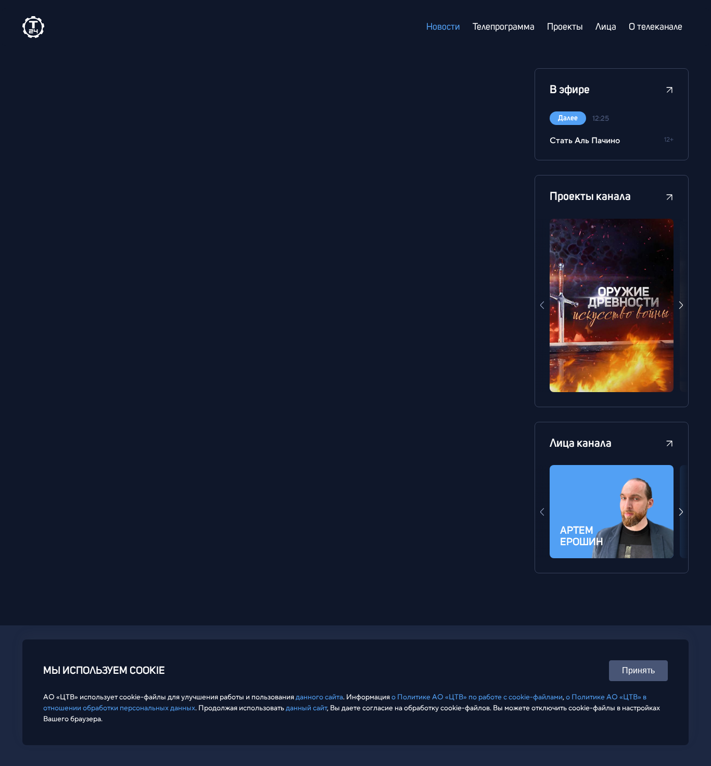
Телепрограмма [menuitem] (504, 27)
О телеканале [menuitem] (655, 27)
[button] (681, 305)
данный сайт (306, 707)
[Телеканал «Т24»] (33, 27)
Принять (638, 670)
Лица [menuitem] (605, 27)
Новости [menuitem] (443, 27)
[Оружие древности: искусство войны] (612, 305)
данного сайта (319, 697)
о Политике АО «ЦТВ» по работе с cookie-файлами (477, 697)
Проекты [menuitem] (565, 27)
